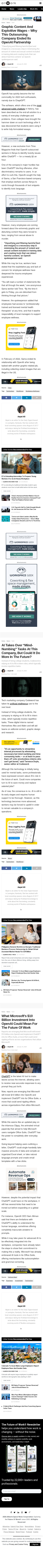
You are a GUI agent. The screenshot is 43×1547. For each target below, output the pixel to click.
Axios (10, 858)
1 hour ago (21, 954)
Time (9, 388)
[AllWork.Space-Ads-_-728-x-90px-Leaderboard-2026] (21, 19)
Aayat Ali (10, 64)
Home (4, 9)
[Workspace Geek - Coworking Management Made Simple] (21, 139)
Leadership (22, 9)
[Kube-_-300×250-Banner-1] (21, 337)
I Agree (35, 1544)
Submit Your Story (17, 1527)
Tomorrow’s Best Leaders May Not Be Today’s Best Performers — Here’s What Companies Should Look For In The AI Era (25, 519)
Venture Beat (12, 1277)
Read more (7, 491)
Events (35, 1532)
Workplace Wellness (32, 391)
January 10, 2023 (22, 1047)
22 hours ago (16, 523)
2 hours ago (16, 976)
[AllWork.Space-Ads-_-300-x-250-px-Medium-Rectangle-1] (21, 1180)
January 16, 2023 (22, 671)
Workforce (19, 391)
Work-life (34, 9)
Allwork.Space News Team (10, 481)
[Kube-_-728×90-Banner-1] (21, 742)
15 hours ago (24, 481)
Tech (13, 22)
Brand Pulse (20, 1532)
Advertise (6, 1527)
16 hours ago (16, 502)
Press (5, 942)
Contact (30, 1529)
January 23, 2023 (22, 64)
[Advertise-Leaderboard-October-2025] (21, 381)
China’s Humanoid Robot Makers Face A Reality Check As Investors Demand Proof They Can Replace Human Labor (25, 498)
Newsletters (29, 1527)
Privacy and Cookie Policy (18, 1544)
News (12, 9)
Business (9, 1280)
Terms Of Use (13, 1529)
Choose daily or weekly (10, 1436)
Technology (10, 391)
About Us (23, 1529)
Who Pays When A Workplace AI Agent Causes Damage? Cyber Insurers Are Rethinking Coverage (24, 1397)
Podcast (29, 1532)
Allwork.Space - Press (9, 954)
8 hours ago (8, 1411)
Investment (19, 1280)
